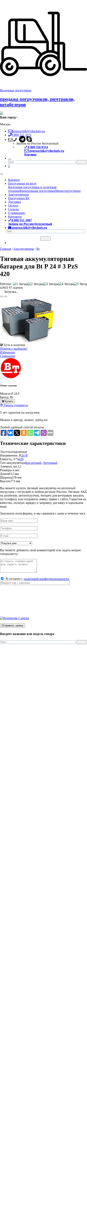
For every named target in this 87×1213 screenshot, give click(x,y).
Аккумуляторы (18, 194)
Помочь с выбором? (14, 348)
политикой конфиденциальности (46, 578)
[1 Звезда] (20, 284)
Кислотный (33, 462)
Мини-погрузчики (68, 191)
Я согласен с (36, 578)
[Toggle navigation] (1, 174)
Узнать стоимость (15, 405)
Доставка (14, 202)
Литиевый (50, 462)
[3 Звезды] (50, 284)
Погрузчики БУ (19, 198)
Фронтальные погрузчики (37, 191)
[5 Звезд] (80, 284)
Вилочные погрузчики (15, 90)
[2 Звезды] (35, 284)
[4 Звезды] (66, 284)
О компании (16, 213)
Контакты (15, 216)
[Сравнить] (5, 296)
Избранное (7, 352)
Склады (13, 209)
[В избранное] (1, 296)
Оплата (13, 205)
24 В (24, 455)
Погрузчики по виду (22, 183)
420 (21, 459)
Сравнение (7, 356)
